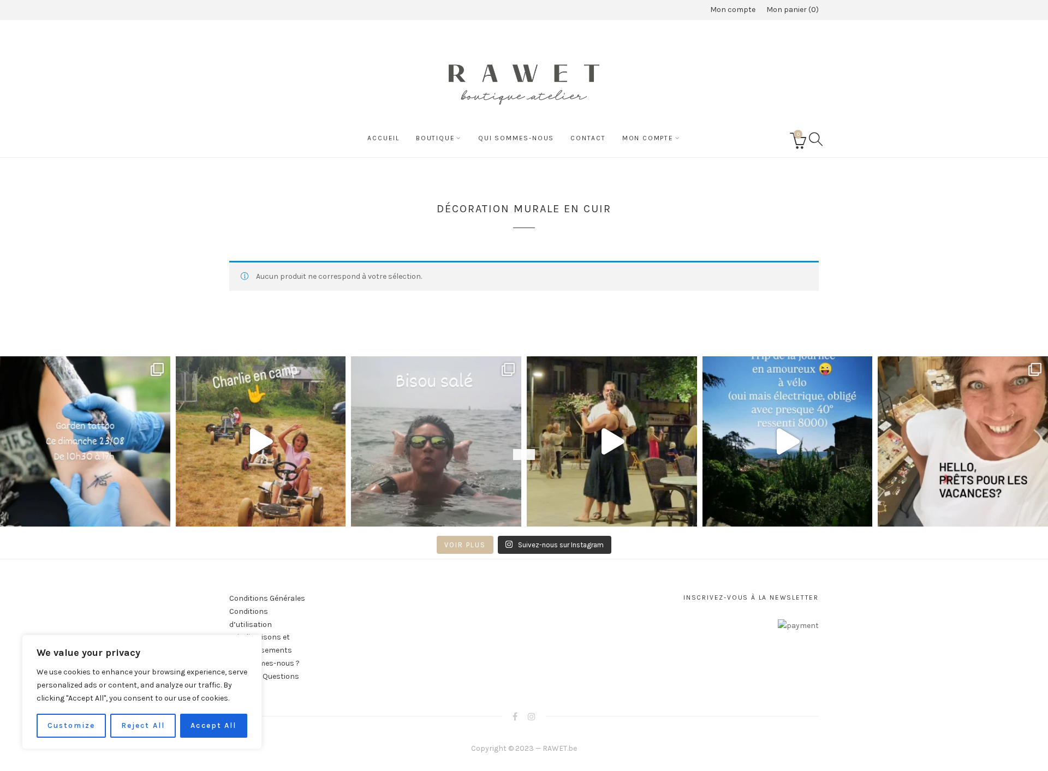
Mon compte (732, 9)
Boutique (435, 138)
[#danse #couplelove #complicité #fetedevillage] (612, 441)
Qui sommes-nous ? (264, 663)
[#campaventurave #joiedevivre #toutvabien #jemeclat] (261, 441)
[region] (142, 692)
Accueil (383, 138)
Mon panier (791, 9)
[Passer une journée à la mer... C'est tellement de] (436, 441)
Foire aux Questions (264, 676)
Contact (588, 138)
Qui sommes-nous (516, 138)
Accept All (213, 725)
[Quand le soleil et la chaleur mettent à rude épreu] (787, 441)
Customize (71, 725)
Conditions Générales (267, 598)
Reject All (143, 725)
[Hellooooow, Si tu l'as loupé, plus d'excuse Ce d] (85, 441)
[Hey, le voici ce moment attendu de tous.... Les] (963, 441)
